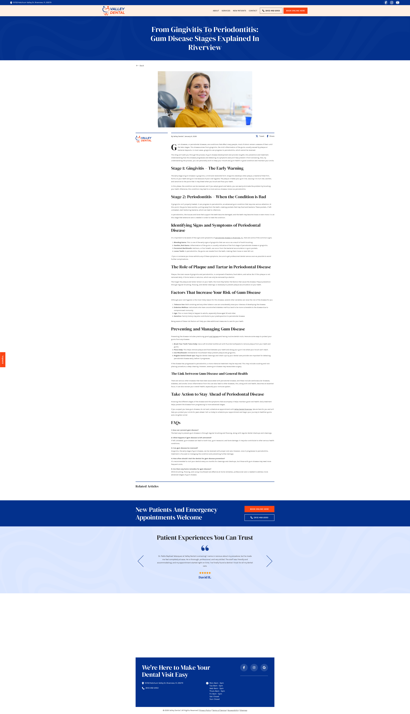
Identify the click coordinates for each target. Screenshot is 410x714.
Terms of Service (219, 710)
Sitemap (243, 710)
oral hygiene (214, 336)
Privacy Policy (205, 710)
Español (3, 359)
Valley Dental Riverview (243, 409)
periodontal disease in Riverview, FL (229, 238)
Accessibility (233, 710)
